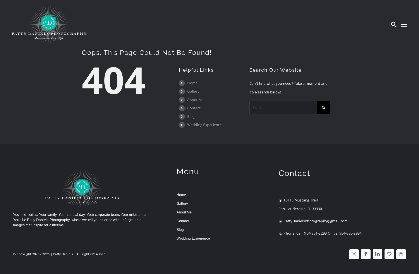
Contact (194, 108)
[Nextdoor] (401, 254)
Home (192, 83)
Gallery (193, 91)
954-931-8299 (315, 233)
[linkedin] (377, 254)
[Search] (394, 24)
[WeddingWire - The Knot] (389, 254)
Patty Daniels (63, 254)
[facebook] (366, 254)
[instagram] (354, 254)
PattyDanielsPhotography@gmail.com (315, 221)
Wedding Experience (204, 124)
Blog (191, 116)
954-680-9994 (350, 233)
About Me (195, 99)
